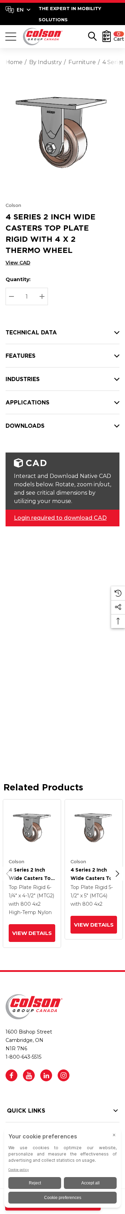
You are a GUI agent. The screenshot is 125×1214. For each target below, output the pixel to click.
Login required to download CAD (60, 518)
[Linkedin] (46, 1075)
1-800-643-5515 (23, 1057)
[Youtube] (29, 1075)
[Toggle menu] (10, 36)
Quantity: (18, 279)
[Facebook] (11, 1075)
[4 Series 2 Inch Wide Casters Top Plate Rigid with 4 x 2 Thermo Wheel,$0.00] (32, 828)
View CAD (18, 263)
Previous (8, 874)
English (18, 10)
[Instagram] (63, 1075)
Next (117, 874)
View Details (32, 933)
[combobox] (18, 10)
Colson (13, 205)
